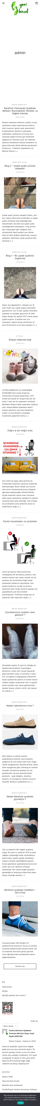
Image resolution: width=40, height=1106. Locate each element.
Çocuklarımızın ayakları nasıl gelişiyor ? (20, 613)
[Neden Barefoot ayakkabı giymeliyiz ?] (20, 825)
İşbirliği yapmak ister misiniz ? (14, 995)
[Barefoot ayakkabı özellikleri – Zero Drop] (20, 919)
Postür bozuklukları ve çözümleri (20, 521)
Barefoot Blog (19, 162)
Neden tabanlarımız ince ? (20, 705)
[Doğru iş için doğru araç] (20, 456)
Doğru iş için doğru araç (20, 430)
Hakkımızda (7, 987)
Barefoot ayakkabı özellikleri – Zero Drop (20, 891)
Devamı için (20, 966)
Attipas (19, 336)
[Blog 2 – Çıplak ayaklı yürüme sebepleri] (20, 193)
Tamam (20, 1103)
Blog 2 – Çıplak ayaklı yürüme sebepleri (20, 167)
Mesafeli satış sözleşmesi (12, 1085)
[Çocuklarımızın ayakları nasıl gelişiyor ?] (20, 641)
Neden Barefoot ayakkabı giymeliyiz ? (20, 797)
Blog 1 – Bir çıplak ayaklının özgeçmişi (20, 257)
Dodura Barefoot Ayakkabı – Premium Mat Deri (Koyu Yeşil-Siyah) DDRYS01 (22, 1033)
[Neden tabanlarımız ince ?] (20, 732)
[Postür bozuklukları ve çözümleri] (20, 547)
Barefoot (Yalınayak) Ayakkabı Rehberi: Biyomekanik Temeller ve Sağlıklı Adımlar (20, 111)
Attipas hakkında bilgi (20, 339)
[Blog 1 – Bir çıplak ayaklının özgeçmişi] (20, 283)
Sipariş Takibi (7, 1077)
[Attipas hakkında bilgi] (20, 366)
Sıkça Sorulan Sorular (10, 1081)
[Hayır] (37, 1099)
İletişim (5, 991)
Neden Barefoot (19, 104)
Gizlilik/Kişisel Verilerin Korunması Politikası (19, 1089)
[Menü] (3, 3)
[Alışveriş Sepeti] (36, 3)
